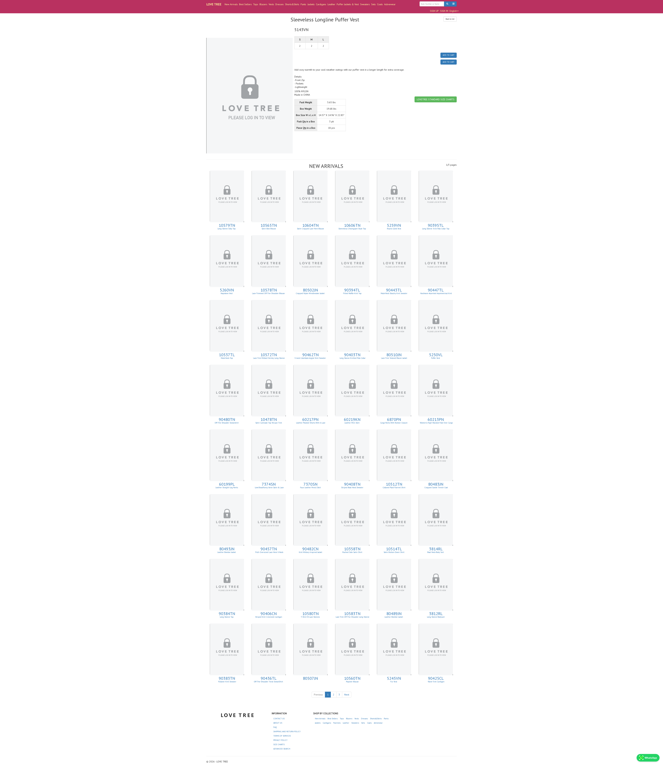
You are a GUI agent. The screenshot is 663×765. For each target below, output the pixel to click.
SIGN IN (444, 10)
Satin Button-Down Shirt (394, 552)
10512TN (394, 484)
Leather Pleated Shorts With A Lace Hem (310, 424)
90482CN (310, 549)
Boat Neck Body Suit (435, 552)
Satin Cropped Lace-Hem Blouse (310, 228)
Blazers (263, 4)
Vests (271, 4)
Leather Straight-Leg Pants (226, 487)
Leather (331, 4)
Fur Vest (394, 681)
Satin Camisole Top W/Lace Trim (268, 423)
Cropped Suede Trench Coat (436, 487)
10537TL (227, 354)
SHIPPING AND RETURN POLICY (287, 731)
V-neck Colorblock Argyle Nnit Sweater (310, 358)
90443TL (394, 290)
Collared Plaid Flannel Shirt (394, 487)
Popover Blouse (352, 681)
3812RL (436, 613)
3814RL (436, 549)
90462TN (310, 354)
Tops (255, 4)
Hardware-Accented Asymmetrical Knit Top (436, 294)
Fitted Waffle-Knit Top (352, 293)
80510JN (394, 354)
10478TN (269, 419)
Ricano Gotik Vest (394, 228)
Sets (373, 4)
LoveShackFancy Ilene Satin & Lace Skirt (269, 488)
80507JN (310, 678)
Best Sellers (245, 4)
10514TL (394, 549)
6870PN (394, 419)
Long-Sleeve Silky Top (227, 228)
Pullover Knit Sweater (227, 681)
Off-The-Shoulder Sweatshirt (227, 423)
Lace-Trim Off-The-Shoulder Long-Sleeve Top (352, 618)
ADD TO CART (448, 55)
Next (346, 694)
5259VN (394, 225)
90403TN (352, 354)
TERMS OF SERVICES (282, 736)
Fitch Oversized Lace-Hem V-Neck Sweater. (269, 553)
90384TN (227, 613)
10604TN (310, 225)
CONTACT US (279, 718)
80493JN (226, 549)
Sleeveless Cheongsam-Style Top (352, 228)
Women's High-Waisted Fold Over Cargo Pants (436, 424)
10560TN (352, 678)
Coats (380, 4)
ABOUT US (277, 723)
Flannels (336, 723)
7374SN (269, 484)
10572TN (269, 354)
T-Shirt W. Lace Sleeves (310, 617)
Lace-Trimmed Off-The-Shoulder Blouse (268, 293)
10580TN (310, 613)
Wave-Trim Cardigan (435, 681)
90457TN (269, 549)
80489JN (394, 613)
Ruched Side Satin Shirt (352, 552)
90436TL (269, 678)
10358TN (352, 549)
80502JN (310, 290)
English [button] (453, 10)
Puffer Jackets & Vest (348, 4)
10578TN (269, 290)
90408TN (352, 484)
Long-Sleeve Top (227, 617)
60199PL (227, 484)
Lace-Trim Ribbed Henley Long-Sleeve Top (269, 359)
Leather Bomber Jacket (226, 552)
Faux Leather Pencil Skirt (310, 487)
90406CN (269, 613)
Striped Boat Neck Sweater (352, 487)
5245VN (394, 678)
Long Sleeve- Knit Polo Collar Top (435, 228)
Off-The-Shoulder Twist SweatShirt (269, 681)
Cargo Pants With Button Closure (394, 423)
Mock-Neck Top (227, 358)
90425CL (436, 678)
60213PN (436, 419)
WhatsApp (651, 757)
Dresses (279, 4)
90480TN (227, 419)
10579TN (227, 225)
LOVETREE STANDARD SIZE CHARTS (435, 99)
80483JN (435, 484)
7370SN (311, 484)
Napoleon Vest (227, 293)
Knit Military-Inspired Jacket (310, 552)
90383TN (227, 678)
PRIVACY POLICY (280, 740)
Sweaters (365, 4)
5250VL (436, 354)
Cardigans (321, 4)
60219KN (352, 419)
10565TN (269, 225)
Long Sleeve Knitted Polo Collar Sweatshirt (353, 359)
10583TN (352, 613)
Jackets (311, 4)
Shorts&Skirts (292, 4)
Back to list (450, 19)
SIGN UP (434, 10)
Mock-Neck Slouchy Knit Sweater (394, 293)
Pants (303, 4)
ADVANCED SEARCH (281, 749)
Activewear (390, 4)
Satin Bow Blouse (269, 228)
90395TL (436, 225)
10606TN (352, 225)
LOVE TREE (213, 4)
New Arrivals (231, 4)
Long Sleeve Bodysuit (436, 617)
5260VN (227, 290)
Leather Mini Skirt (352, 423)
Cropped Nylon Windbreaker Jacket (310, 293)
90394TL (352, 290)
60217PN (310, 419)
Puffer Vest (435, 358)
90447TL (436, 290)
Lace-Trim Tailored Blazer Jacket (394, 358)
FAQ (275, 727)
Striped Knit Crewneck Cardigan (268, 617)
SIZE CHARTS (279, 744)
